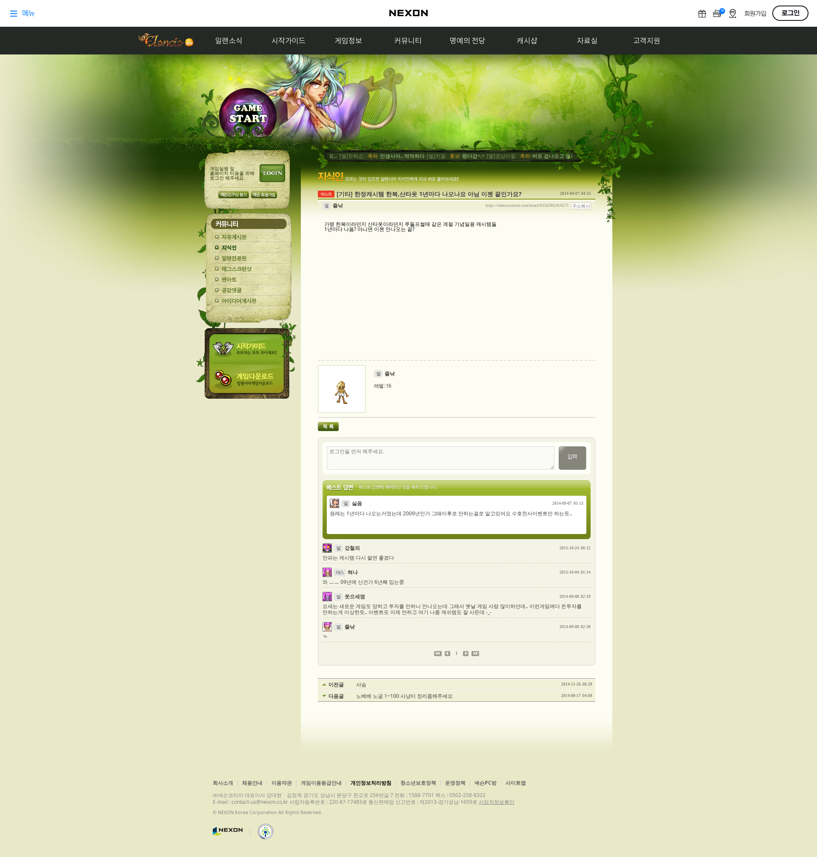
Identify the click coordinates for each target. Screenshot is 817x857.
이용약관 (281, 782)
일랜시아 (165, 40)
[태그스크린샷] (249, 269)
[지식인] (249, 248)
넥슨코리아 (228, 831)
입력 (572, 458)
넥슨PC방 (485, 782)
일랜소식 (229, 40)
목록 (328, 426)
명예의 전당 (468, 40)
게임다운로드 (248, 381)
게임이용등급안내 (321, 782)
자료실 (587, 40)
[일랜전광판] (249, 258)
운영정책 (455, 782)
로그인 (272, 173)
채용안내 (252, 782)
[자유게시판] (249, 237)
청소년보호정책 (418, 782)
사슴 (361, 684)
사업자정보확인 (496, 802)
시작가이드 (288, 40)
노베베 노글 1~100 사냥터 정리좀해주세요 (404, 696)
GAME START (247, 115)
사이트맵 (516, 782)
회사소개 (223, 782)
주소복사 (581, 206)
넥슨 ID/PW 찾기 (233, 194)
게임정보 (348, 40)
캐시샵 (527, 40)
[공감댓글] (249, 290)
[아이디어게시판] (249, 301)
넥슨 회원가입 (264, 194)
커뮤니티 (408, 40)
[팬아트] (249, 279)
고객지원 (646, 40)
